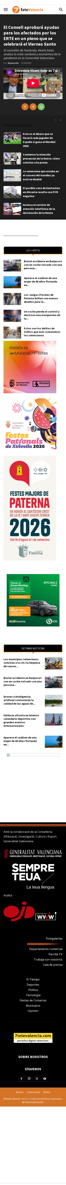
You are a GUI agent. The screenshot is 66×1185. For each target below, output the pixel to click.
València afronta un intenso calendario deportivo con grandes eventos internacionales (21, 720)
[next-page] (60, 120)
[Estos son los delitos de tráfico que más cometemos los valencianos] (12, 333)
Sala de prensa (52, 965)
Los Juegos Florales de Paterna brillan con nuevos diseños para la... (41, 298)
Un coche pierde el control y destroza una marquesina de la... (42, 315)
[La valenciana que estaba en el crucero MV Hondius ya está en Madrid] (12, 175)
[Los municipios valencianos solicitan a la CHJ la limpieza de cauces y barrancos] (53, 663)
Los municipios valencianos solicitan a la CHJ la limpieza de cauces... (22, 662)
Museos (20, 1092)
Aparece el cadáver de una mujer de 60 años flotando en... (40, 281)
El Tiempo (33, 979)
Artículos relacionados (18, 125)
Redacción (13, 63)
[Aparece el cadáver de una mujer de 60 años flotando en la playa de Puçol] (12, 282)
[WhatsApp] (41, 106)
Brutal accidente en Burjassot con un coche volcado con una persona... (43, 264)
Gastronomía (33, 1092)
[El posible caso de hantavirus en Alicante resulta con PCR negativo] (12, 192)
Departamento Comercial (45, 949)
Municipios (33, 1006)
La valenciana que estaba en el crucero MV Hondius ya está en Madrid (41, 175)
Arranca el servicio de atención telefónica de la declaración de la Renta (39, 209)
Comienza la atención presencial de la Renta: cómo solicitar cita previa (41, 158)
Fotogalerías (54, 938)
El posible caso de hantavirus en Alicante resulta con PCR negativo (41, 192)
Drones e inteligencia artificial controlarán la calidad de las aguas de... (19, 700)
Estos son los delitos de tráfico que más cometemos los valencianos (42, 332)
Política (33, 990)
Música (46, 1092)
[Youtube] (44, 1078)
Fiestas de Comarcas (33, 1000)
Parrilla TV (55, 954)
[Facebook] (25, 106)
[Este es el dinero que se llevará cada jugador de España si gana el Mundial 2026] (12, 138)
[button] (5, 9)
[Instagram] (29, 1078)
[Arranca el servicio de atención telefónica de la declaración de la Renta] (12, 209)
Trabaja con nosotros (48, 959)
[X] (33, 106)
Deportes (33, 985)
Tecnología (33, 995)
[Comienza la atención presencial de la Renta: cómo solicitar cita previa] (12, 159)
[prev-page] (55, 120)
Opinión (33, 1011)
